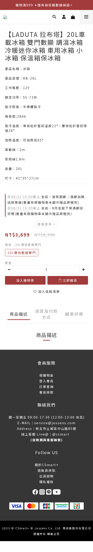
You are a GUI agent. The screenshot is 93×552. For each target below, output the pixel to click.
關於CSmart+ (46, 464)
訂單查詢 (46, 386)
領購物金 (46, 375)
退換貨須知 (46, 470)
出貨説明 (46, 476)
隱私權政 (46, 481)
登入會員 (46, 381)
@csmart (61, 434)
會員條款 (46, 392)
